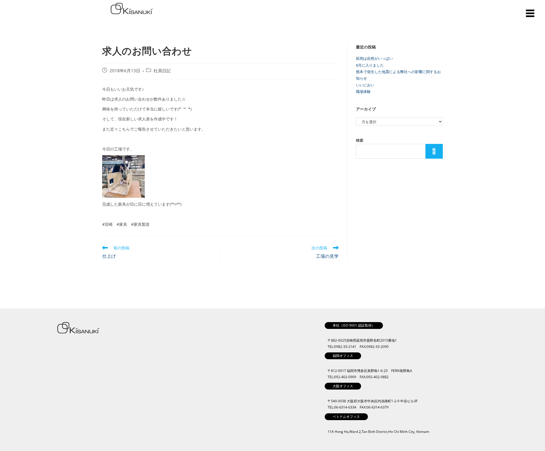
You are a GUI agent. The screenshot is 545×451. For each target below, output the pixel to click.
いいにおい (365, 85)
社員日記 (162, 70)
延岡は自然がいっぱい (374, 58)
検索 (359, 140)
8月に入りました (370, 65)
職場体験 (363, 91)
